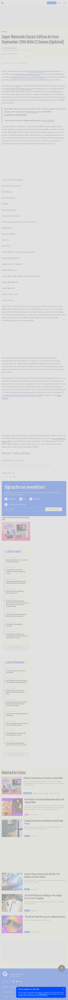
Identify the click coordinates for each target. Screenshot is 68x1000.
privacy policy (42, 994)
